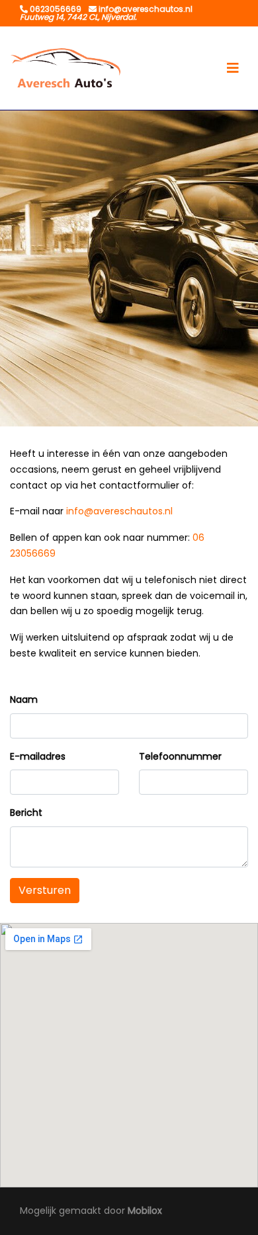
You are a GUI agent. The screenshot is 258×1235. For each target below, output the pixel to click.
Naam (24, 699)
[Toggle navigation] (232, 68)
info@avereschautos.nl (119, 511)
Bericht (26, 812)
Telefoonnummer (180, 756)
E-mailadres (37, 756)
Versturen (45, 890)
